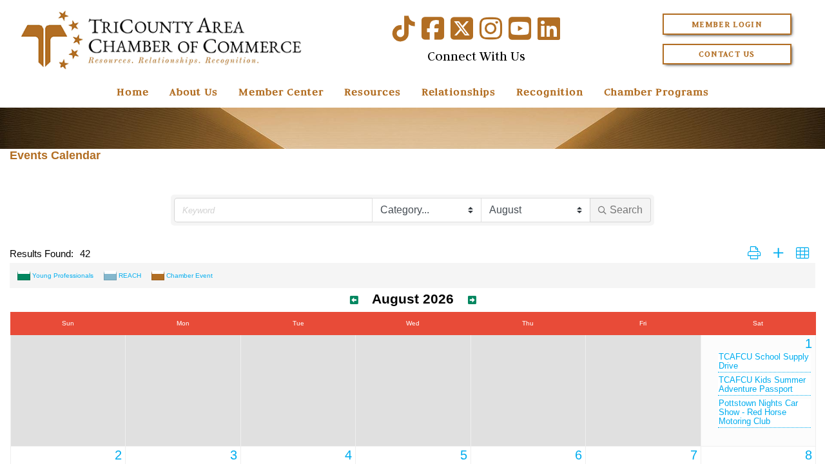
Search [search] (626, 209)
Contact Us (727, 54)
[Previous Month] (354, 300)
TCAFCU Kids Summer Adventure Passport (762, 385)
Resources (372, 91)
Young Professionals (62, 275)
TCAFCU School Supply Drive (764, 362)
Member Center (281, 91)
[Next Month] (472, 300)
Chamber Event (189, 275)
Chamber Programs (656, 91)
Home (133, 91)
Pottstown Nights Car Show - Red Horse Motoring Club (758, 412)
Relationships (459, 91)
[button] (754, 254)
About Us (194, 91)
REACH (130, 275)
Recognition (549, 91)
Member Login (727, 24)
